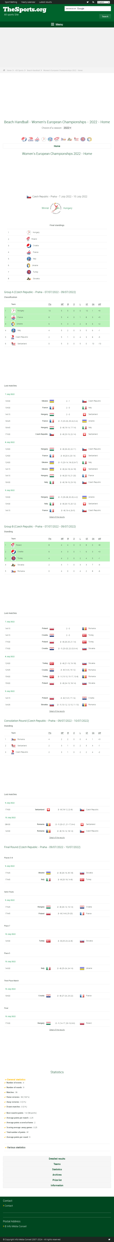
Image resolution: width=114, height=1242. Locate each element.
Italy (34, 258)
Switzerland (22, 343)
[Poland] (57, 139)
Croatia (36, 245)
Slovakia (36, 278)
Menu (59, 24)
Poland (34, 239)
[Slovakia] (70, 139)
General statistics (16, 1079)
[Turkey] (83, 139)
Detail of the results (57, 517)
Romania (21, 571)
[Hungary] (44, 139)
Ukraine (35, 265)
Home (9, 70)
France (35, 252)
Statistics (57, 1169)
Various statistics (16, 1147)
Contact (9, 1205)
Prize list (57, 1180)
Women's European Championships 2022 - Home (63, 70)
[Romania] (63, 139)
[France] (37, 139)
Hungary (36, 232)
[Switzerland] (76, 139)
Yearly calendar (28, 2)
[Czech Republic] (31, 139)
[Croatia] (24, 139)
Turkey (35, 272)
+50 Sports (19, 70)
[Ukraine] (89, 139)
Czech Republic (22, 337)
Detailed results (57, 1158)
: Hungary (67, 208)
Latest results (45, 2)
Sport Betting (11, 2)
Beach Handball (33, 70)
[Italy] (50, 139)
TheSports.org (14, 10)
